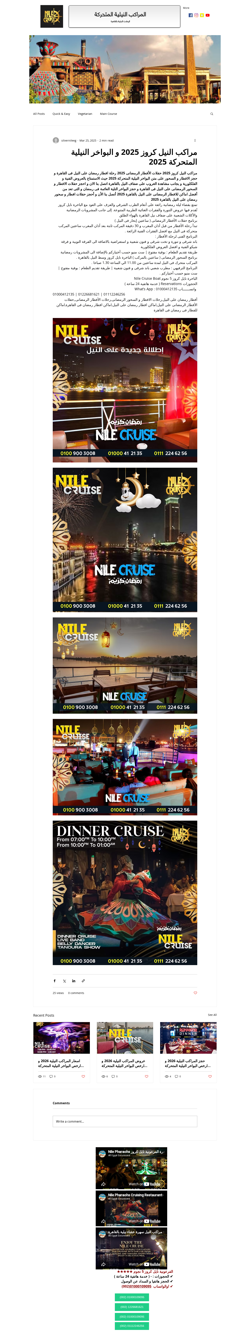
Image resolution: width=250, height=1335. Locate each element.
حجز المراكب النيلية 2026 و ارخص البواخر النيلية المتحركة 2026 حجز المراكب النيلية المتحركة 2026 (186, 1063)
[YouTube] (208, 15)
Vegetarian (85, 114)
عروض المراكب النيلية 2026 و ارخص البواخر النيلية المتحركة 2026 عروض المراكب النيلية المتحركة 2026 (123, 1063)
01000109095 (140, 1286)
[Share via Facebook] (54, 981)
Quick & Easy (61, 114)
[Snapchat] (202, 15)
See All (212, 1015)
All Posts (39, 114)
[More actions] (195, 140)
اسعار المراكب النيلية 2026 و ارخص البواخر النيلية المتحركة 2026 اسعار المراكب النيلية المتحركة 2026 (59, 1063)
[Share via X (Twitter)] (64, 981)
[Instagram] (196, 15)
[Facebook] (191, 15)
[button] (212, 113)
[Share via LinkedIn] (74, 981)
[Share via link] (83, 981)
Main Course (108, 114)
